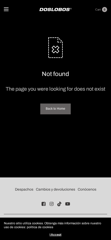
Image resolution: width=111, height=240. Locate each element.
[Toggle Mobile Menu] (9, 9)
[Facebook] (43, 204)
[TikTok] (59, 204)
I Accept (55, 234)
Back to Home (55, 108)
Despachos (24, 189)
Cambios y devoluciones (55, 189)
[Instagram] (51, 204)
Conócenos (87, 189)
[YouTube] (67, 204)
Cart (98, 9)
